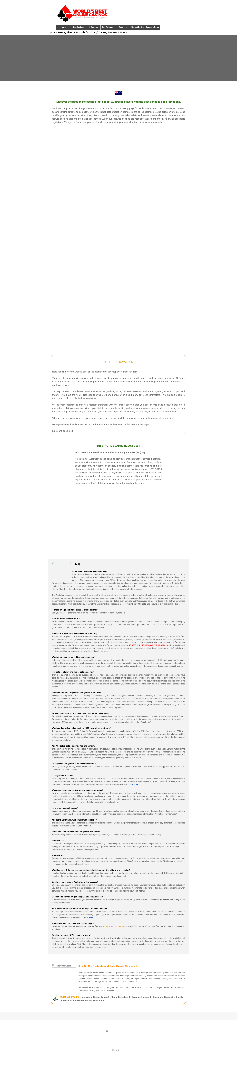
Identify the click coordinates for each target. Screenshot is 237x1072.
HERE (91, 917)
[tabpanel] (118, 112)
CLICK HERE (133, 784)
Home (63, 27)
